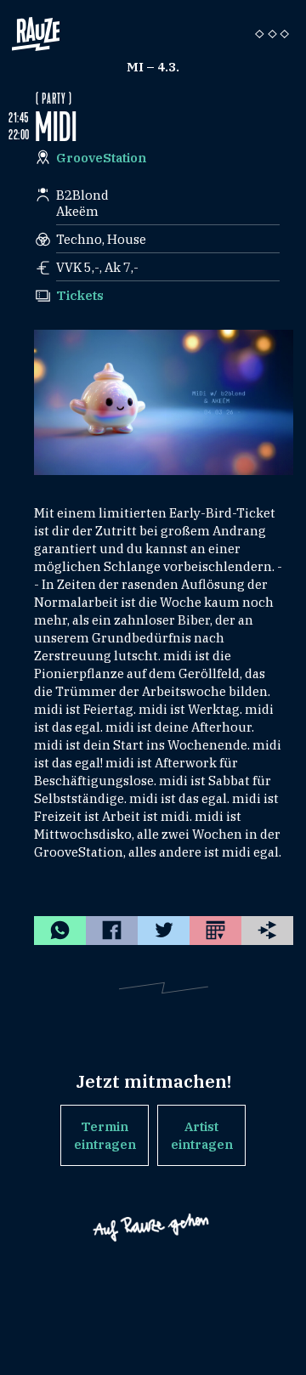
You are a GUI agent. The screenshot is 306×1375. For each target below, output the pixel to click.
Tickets (80, 295)
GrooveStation (101, 158)
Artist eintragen (202, 1135)
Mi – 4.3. (153, 67)
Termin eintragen (105, 1135)
